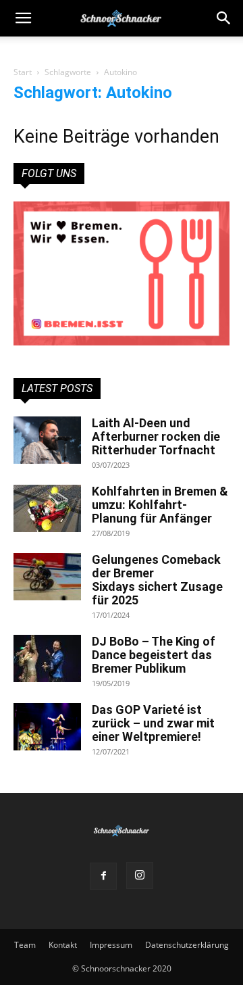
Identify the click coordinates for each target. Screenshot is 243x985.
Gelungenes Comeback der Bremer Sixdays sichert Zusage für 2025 (157, 579)
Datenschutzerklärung (187, 945)
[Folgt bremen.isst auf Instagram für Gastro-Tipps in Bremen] (122, 273)
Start (23, 72)
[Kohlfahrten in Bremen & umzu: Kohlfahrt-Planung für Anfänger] (47, 508)
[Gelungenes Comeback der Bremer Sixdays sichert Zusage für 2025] (47, 576)
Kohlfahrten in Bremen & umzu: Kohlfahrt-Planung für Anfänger (160, 504)
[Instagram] (139, 875)
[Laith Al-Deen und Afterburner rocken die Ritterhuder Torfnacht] (47, 440)
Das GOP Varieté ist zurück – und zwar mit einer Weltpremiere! (153, 723)
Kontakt (63, 945)
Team (25, 945)
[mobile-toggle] (23, 18)
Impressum (111, 945)
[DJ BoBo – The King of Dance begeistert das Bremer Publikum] (47, 658)
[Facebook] (103, 876)
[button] (224, 18)
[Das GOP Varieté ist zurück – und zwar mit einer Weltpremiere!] (47, 726)
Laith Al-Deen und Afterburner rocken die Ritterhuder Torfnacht (156, 436)
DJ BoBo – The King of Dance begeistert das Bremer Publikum (153, 654)
